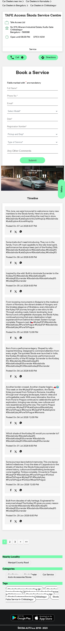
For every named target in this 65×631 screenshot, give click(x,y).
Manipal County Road (18, 562)
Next (20, 542)
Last (26, 542)
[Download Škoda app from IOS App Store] (43, 618)
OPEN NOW (39, 37)
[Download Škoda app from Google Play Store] (21, 618)
